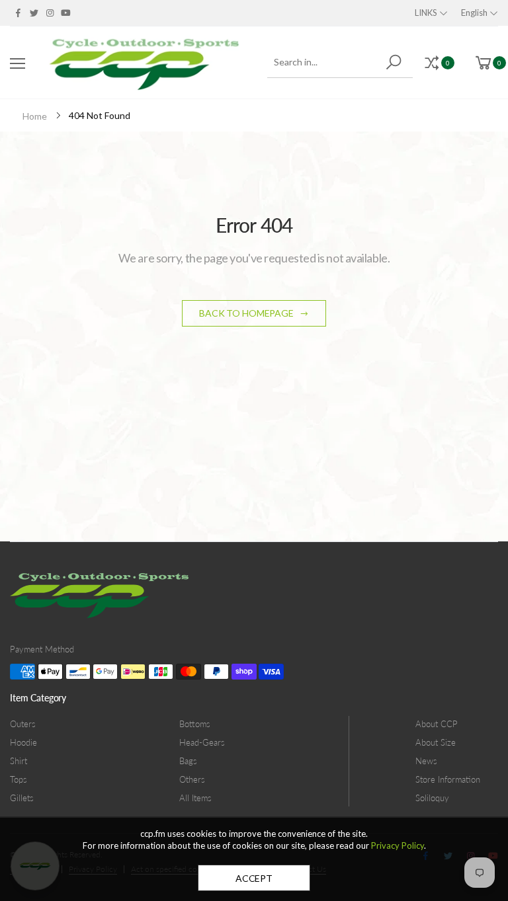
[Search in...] (396, 62)
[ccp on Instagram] (49, 12)
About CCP (436, 724)
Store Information (447, 779)
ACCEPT (254, 878)
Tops (18, 779)
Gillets (22, 798)
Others (192, 779)
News (426, 761)
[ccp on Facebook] (17, 12)
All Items (195, 798)
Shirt (18, 761)
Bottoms (194, 724)
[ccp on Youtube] (66, 12)
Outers (23, 724)
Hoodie (23, 742)
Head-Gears (202, 742)
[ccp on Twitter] (33, 12)
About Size (435, 742)
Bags (188, 761)
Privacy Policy (397, 845)
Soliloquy (432, 798)
